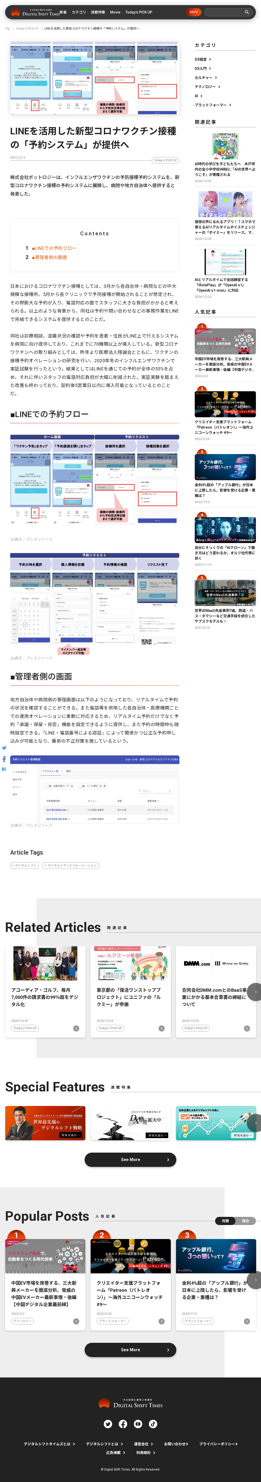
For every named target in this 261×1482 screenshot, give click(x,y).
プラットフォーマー (211, 105)
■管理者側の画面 (49, 257)
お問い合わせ (175, 1444)
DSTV (194, 12)
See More (130, 1159)
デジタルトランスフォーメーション (72, 865)
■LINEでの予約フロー (54, 248)
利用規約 (143, 1452)
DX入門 (201, 69)
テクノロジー (205, 87)
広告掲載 (113, 1452)
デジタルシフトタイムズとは (47, 1444)
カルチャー (204, 78)
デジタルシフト (25, 865)
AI (196, 96)
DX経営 (201, 59)
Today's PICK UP (165, 160)
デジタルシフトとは (102, 1444)
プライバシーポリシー (217, 1444)
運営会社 (141, 1444)
